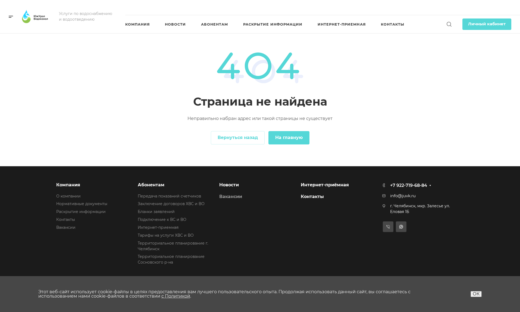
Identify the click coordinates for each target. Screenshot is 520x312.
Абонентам (151, 184)
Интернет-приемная (158, 227)
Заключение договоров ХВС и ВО (171, 204)
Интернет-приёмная (325, 184)
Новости (229, 184)
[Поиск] (449, 24)
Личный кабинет (487, 23)
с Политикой (175, 296)
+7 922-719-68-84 (488, 7)
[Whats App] (401, 226)
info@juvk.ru (403, 195)
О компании (68, 196)
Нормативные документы (81, 204)
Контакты (65, 219)
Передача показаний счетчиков (169, 196)
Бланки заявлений (156, 211)
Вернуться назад (238, 137)
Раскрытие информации (81, 211)
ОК (476, 293)
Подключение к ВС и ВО (162, 219)
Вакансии (66, 227)
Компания (68, 184)
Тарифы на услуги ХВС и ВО (166, 235)
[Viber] (388, 226)
